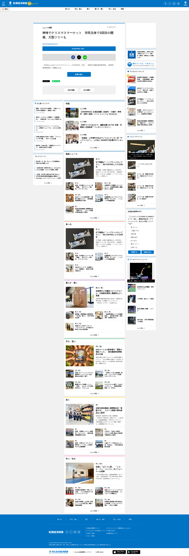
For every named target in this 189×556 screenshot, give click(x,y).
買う (88, 9)
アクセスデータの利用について (96, 530)
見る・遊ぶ (78, 9)
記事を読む (79, 74)
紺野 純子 (134, 237)
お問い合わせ (111, 530)
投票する (134, 252)
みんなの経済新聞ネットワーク (58, 552)
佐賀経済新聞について (93, 528)
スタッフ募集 (91, 536)
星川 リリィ (135, 244)
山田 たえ (134, 247)
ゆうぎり (134, 240)
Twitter (169, 3)
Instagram (174, 3)
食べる (67, 9)
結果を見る (147, 252)
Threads (178, 3)
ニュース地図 (47, 27)
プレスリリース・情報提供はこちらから (118, 528)
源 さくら (134, 227)
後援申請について (112, 533)
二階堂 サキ (135, 230)
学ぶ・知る (112, 9)
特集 (122, 9)
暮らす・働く (99, 9)
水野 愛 (133, 234)
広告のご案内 (91, 533)
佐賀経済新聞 (18, 3)
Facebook (165, 3)
